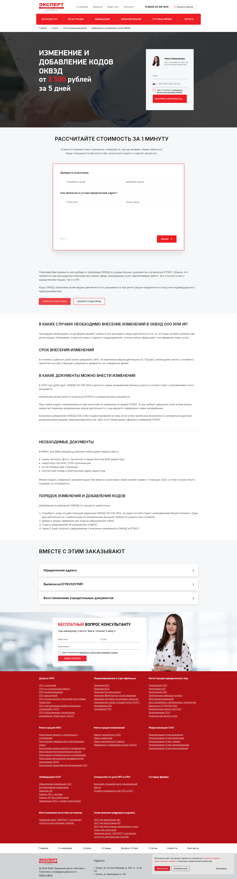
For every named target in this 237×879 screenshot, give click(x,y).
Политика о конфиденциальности (58, 871)
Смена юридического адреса (109, 741)
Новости (172, 848)
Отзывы (106, 848)
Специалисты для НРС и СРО (112, 776)
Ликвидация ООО (50, 776)
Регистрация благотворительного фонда (60, 751)
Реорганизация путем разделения (166, 738)
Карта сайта (46, 875)
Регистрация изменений (75, 28)
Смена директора (103, 738)
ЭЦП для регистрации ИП (107, 823)
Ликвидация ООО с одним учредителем (60, 801)
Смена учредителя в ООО (107, 734)
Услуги (55, 28)
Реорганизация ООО (159, 712)
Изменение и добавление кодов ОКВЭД (115, 744)
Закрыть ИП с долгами (51, 794)
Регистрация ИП (157, 688)
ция (134, 678)
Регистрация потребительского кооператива (62, 755)
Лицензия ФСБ (101, 688)
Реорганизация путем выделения (166, 734)
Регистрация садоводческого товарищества (62, 748)
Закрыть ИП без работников (54, 797)
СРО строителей (47, 685)
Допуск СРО (46, 678)
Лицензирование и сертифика (113, 678)
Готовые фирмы (159, 776)
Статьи (153, 848)
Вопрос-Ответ (130, 848)
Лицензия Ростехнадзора (107, 692)
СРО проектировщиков (51, 692)
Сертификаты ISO (103, 705)
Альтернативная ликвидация (53, 787)
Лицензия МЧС (101, 685)
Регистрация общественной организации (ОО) (63, 765)
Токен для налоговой (105, 830)
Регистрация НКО (158, 692)
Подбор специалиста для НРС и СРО (113, 790)
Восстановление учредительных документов (172, 702)
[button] (185, 7)
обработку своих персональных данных (170, 91)
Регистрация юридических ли (167, 678)
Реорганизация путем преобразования (169, 744)
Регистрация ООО (158, 685)
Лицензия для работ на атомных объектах (116, 699)
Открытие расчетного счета (163, 716)
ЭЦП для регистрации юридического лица (116, 826)
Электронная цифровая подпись (166, 695)
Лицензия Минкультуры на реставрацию (115, 695)
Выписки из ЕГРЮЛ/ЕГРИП (163, 705)
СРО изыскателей (48, 695)
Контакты (193, 848)
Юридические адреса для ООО (165, 709)
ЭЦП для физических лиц (107, 819)
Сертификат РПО (102, 709)
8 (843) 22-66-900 (157, 6)
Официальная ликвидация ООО (55, 784)
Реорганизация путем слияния (164, 741)
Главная (43, 28)
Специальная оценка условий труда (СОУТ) (117, 702)
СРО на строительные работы (54, 688)
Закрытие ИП (46, 790)
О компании (65, 848)
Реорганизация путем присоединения (168, 748)
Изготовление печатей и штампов (60, 812)
